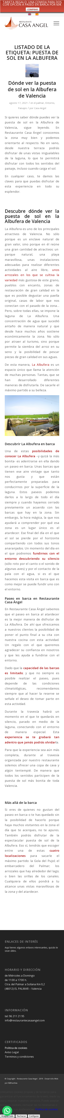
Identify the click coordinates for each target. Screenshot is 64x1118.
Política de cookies (46, 1109)
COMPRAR (32, 9)
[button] (7, 1111)
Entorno (49, 102)
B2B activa (12, 1083)
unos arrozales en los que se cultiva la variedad (32, 275)
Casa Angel (40, 108)
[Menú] (54, 23)
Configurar (34, 1116)
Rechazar (21, 1116)
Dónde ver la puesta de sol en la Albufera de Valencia (32, 89)
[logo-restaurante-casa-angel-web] (26, 23)
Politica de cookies (16, 1048)
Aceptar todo (7, 1116)
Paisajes (22, 108)
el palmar (39, 102)
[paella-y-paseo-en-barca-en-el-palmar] (32, 70)
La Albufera (40, 364)
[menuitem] (54, 23)
